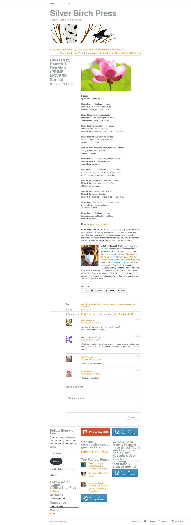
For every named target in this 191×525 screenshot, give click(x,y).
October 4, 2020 (58, 84)
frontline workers (100, 304)
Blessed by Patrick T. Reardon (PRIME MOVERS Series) (60, 69)
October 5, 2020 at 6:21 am (90, 323)
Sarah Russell (87, 357)
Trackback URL (127, 314)
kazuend (93, 224)
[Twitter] (54, 513)
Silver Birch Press (83, 12)
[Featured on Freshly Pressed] (94, 504)
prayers (132, 304)
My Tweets (54, 491)
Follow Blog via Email (61, 431)
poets (127, 304)
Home (52, 4)
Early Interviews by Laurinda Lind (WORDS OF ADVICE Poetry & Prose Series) (98, 487)
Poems (117, 304)
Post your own (88, 314)
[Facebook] (51, 513)
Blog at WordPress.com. (58, 521)
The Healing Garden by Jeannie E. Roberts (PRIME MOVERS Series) (88, 49)
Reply (138, 319)
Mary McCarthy (87, 320)
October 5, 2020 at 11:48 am (91, 359)
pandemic (110, 304)
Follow (56, 461)
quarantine (85, 306)
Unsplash (105, 224)
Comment (132, 417)
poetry (122, 304)
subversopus (86, 371)
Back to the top (135, 521)
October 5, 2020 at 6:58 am (90, 340)
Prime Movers (86, 310)
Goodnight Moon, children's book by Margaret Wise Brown (98, 466)
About (68, 4)
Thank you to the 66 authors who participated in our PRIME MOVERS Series (99, 53)
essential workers (87, 304)
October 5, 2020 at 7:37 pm (90, 374)
